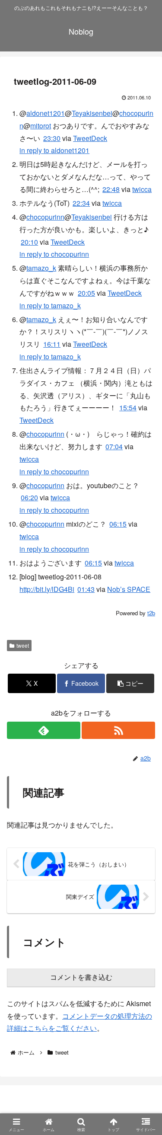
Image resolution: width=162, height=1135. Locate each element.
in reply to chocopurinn (54, 254)
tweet (22, 645)
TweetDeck (90, 138)
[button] (130, 683)
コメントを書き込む (81, 977)
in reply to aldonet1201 (54, 150)
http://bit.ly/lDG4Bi (46, 589)
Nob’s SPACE (128, 589)
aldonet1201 (45, 113)
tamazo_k (41, 268)
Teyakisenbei (92, 113)
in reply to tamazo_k (50, 305)
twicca (142, 189)
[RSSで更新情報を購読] (118, 730)
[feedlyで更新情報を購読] (43, 730)
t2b (151, 613)
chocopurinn (45, 217)
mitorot (40, 126)
